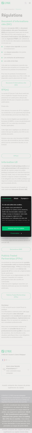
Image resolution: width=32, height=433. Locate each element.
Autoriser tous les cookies (16, 228)
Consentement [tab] (6, 198)
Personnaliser (15, 233)
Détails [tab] (16, 198)
